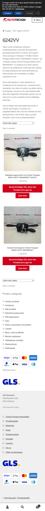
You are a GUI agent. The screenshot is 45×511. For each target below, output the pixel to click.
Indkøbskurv (34, 505)
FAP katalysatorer (12, 317)
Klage (8, 430)
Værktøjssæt (10, 348)
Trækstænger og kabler (14, 340)
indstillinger (19, 9)
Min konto (7, 507)
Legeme (8, 328)
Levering (9, 443)
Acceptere (7, 13)
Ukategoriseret (11, 344)
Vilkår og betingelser (14, 452)
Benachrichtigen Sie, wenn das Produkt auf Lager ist (22, 188)
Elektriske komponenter (14, 313)
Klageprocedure (12, 434)
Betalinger (10, 425)
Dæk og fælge (10, 309)
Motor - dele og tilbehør (14, 332)
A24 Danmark (10, 498)
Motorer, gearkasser (13, 336)
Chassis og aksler (12, 301)
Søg (22, 507)
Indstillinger (29, 13)
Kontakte (9, 439)
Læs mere (22, 195)
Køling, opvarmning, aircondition (18, 324)
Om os (8, 447)
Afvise (18, 13)
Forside (8, 31)
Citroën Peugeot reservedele (17, 416)
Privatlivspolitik (12, 421)
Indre (7, 321)
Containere (9, 305)
